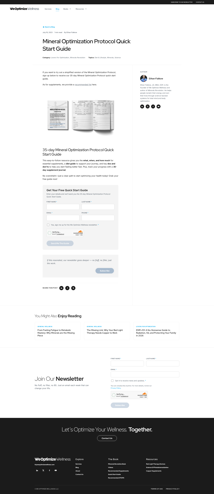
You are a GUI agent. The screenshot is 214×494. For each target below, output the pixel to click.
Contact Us (200, 2)
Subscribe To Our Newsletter (181, 2)
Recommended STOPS (116, 478)
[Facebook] (153, 106)
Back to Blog (50, 27)
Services (48, 9)
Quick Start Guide (114, 474)
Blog (57, 9)
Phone (85, 213)
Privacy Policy (116, 388)
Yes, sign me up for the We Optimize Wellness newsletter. (75, 225)
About (78, 471)
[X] (148, 106)
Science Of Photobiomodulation (157, 467)
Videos (110, 467)
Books (65, 9)
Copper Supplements (153, 471)
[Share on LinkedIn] (61, 288)
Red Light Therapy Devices (155, 464)
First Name (52, 202)
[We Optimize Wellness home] (24, 8)
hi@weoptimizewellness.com (44, 465)
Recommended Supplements (118, 471)
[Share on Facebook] (67, 288)
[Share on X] (73, 288)
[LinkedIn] (142, 106)
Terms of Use (157, 489)
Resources (80, 9)
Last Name (87, 202)
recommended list (83, 84)
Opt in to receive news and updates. (130, 381)
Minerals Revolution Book (117, 464)
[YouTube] (158, 106)
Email (49, 213)
